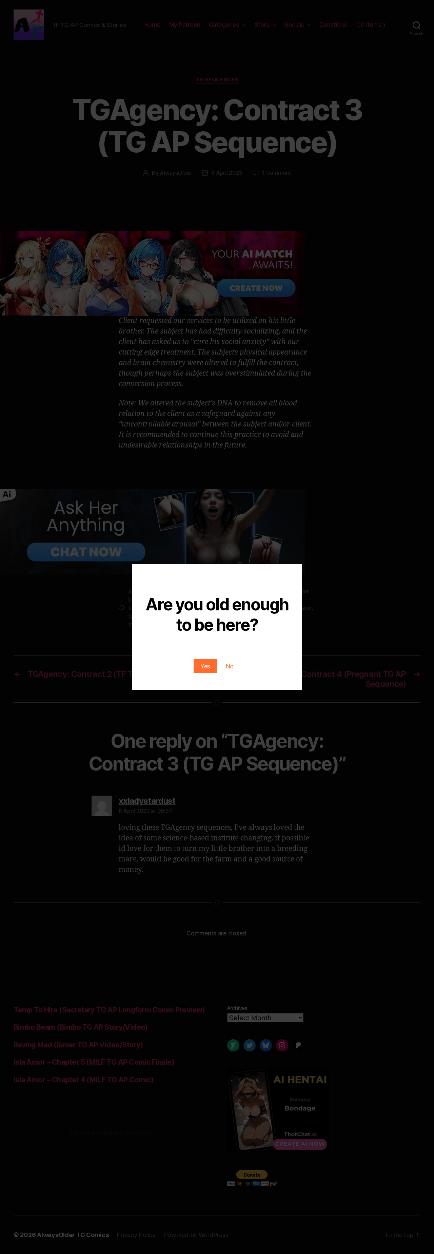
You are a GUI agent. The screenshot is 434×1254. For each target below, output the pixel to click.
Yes (205, 666)
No (229, 666)
